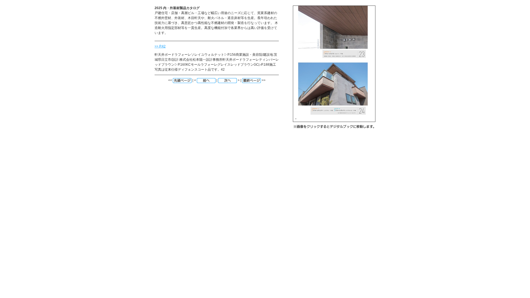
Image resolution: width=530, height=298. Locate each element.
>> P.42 (160, 46)
